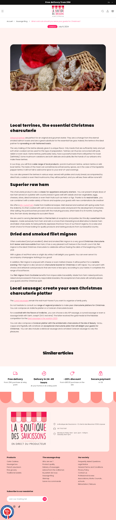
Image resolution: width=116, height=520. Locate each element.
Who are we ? (47, 461)
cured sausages (21, 300)
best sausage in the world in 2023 (42, 318)
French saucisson (14, 467)
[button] (2, 11)
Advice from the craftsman (53, 470)
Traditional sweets (14, 473)
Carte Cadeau (12, 461)
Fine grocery (12, 470)
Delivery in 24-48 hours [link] (44, 380)
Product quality (48, 464)
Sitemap (45, 478)
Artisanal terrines (17, 137)
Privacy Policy (83, 470)
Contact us (82, 473)
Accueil (10, 21)
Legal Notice (83, 464)
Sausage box (12, 464)
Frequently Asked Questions (89, 461)
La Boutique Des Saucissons (61, 518)
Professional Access (86, 476)
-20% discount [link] (72, 379)
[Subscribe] (45, 499)
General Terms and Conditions (90, 467)
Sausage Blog (21, 21)
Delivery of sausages (50, 467)
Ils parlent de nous (49, 473)
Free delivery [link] (15, 379)
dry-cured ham (26, 205)
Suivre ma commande (51, 481)
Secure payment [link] (100, 379)
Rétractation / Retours (87, 484)
